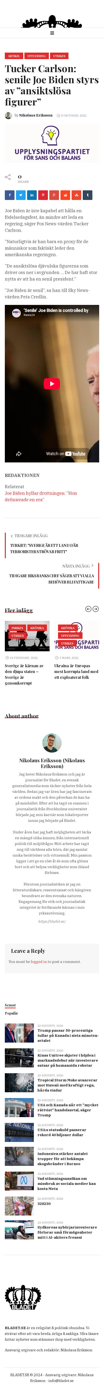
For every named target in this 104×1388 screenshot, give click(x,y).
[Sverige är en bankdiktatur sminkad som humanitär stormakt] (77, 636)
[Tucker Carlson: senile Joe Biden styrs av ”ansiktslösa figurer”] (52, 143)
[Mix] (76, 195)
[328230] (19, 1205)
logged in (39, 961)
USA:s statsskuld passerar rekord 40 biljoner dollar (61, 1132)
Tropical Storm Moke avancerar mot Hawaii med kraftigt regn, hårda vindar (67, 1085)
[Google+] (54, 195)
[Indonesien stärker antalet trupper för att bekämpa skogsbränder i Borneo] (19, 1156)
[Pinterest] (43, 195)
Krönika (19, 628)
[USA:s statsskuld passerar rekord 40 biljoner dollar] (19, 1132)
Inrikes (67, 628)
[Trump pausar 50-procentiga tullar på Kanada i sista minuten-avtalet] (19, 1032)
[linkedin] (32, 195)
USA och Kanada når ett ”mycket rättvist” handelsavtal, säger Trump (67, 1110)
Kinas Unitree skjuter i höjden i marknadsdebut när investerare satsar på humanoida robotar (67, 1060)
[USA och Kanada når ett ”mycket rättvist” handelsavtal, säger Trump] (19, 1107)
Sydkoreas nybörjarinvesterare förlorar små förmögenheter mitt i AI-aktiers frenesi (67, 1232)
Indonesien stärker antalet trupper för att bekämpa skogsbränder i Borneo (62, 1158)
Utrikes (59, 56)
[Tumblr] (87, 195)
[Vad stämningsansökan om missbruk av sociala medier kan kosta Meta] (19, 1180)
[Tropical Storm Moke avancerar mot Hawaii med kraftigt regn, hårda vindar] (19, 1082)
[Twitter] (21, 195)
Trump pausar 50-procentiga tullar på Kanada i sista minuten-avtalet (68, 1035)
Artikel (14, 56)
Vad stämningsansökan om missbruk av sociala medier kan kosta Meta (66, 1183)
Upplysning (37, 56)
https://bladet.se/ (52, 921)
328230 (44, 1203)
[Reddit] (65, 195)
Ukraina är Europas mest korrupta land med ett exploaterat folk (28, 671)
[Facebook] (10, 195)
